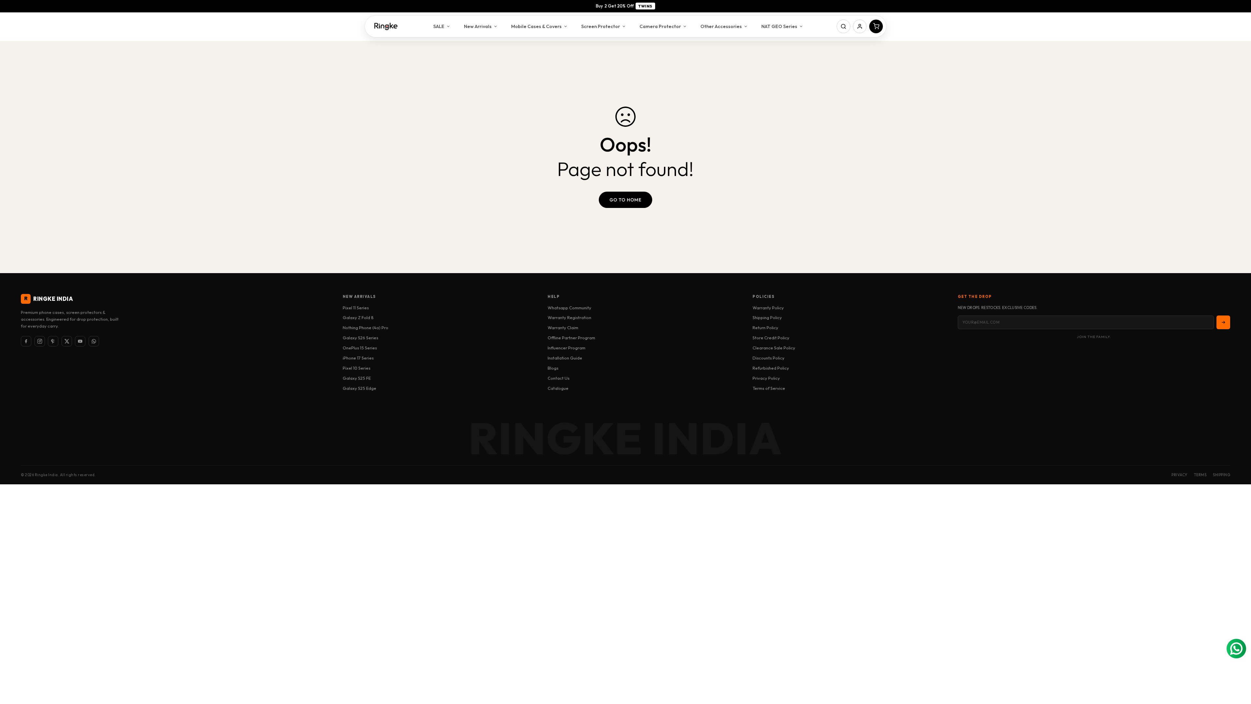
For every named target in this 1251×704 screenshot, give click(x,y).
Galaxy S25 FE (357, 378)
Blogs (553, 368)
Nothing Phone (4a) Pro (365, 327)
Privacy (1179, 475)
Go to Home (625, 200)
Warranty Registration (569, 317)
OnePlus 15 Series (360, 347)
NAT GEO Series (779, 26)
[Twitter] (67, 341)
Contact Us (558, 378)
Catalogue (558, 388)
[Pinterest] (53, 341)
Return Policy (765, 327)
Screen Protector (600, 26)
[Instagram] (40, 341)
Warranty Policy (768, 307)
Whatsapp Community (569, 307)
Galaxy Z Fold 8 (358, 317)
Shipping (1221, 475)
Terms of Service (769, 388)
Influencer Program (566, 347)
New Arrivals (478, 26)
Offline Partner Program (571, 337)
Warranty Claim (563, 327)
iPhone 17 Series (358, 357)
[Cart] (876, 26)
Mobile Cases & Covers (536, 26)
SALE (438, 26)
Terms (1200, 475)
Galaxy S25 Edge (359, 388)
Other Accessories (721, 26)
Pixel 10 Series (356, 368)
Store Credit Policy (771, 337)
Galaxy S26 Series (360, 337)
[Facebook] (26, 341)
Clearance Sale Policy (774, 347)
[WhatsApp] (94, 341)
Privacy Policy (766, 378)
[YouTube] (80, 341)
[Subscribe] (1223, 322)
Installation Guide (565, 357)
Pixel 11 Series (356, 307)
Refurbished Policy (771, 368)
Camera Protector (660, 26)
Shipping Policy (767, 317)
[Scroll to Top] (1238, 668)
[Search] (843, 26)
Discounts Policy (768, 357)
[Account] (860, 26)
